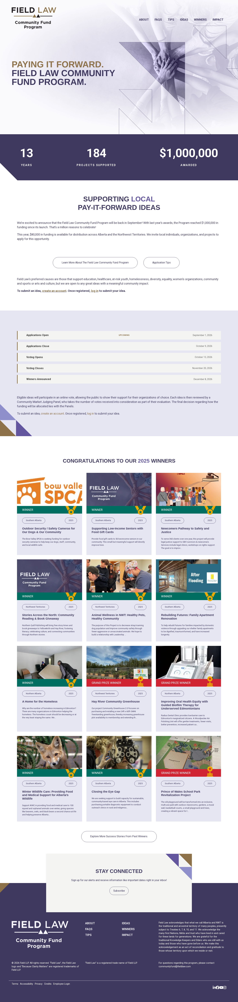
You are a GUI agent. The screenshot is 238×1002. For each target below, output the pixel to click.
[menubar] (152, 19)
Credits (47, 984)
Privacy (38, 984)
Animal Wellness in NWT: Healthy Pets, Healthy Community (118, 616)
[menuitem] (144, 19)
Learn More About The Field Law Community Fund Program (95, 262)
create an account (54, 291)
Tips (171, 19)
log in (94, 291)
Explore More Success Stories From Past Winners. (119, 836)
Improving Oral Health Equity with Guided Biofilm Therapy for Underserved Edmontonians (184, 705)
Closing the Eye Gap (106, 791)
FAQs (158, 19)
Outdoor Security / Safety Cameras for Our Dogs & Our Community (48, 530)
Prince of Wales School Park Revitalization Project (180, 793)
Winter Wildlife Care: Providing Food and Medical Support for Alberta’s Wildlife (47, 795)
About (144, 19)
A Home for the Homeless (39, 701)
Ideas (184, 19)
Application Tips (161, 262)
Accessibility (26, 984)
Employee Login (61, 984)
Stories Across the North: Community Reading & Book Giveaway (48, 616)
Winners (200, 19)
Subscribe (119, 890)
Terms (15, 984)
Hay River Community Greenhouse (116, 701)
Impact (218, 19)
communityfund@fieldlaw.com (175, 966)
